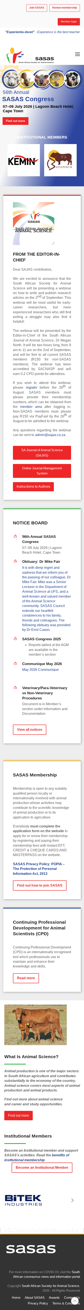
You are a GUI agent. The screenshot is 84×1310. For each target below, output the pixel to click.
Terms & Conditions (66, 1303)
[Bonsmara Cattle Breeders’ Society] (60, 160)
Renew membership (64, 7)
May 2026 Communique (40, 669)
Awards (54, 1297)
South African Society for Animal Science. (51, 1286)
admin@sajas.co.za (50, 435)
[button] (77, 54)
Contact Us (72, 1297)
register (31, 387)
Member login (69, 21)
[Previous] (12, 1200)
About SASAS (35, 1297)
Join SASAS (36, 7)
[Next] (72, 1200)
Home (16, 1297)
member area (31, 406)
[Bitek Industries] (23, 1200)
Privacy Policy (38, 1303)
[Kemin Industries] (24, 160)
